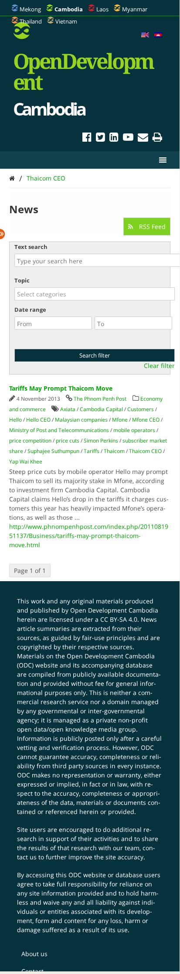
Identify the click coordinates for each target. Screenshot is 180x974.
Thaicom (114, 451)
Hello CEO (38, 419)
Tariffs (91, 451)
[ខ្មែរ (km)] (158, 35)
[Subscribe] (143, 138)
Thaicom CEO (46, 178)
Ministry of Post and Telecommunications (59, 430)
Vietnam (66, 21)
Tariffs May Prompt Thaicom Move (60, 388)
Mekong (30, 9)
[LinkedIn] (114, 138)
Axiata (67, 409)
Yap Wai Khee (25, 461)
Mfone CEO (146, 419)
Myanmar (134, 9)
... (77, 517)
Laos (102, 9)
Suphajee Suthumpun (53, 451)
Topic (22, 280)
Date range (30, 309)
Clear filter (159, 366)
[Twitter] (100, 138)
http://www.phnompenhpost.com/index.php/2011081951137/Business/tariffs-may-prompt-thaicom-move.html (88, 535)
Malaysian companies (81, 419)
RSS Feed (151, 226)
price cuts (67, 440)
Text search (31, 247)
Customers (140, 409)
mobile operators (134, 430)
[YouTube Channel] (128, 138)
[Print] (157, 138)
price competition (30, 440)
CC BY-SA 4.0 (118, 619)
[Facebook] (87, 138)
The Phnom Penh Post (100, 398)
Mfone (120, 419)
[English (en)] (145, 35)
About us (34, 954)
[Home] (12, 178)
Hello (15, 419)
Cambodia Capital (101, 409)
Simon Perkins (101, 440)
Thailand (31, 21)
